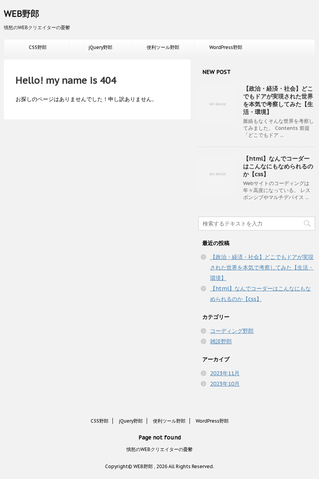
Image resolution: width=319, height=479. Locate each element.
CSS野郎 (38, 47)
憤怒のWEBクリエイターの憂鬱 (159, 449)
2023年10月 (225, 383)
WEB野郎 (21, 13)
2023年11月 (225, 373)
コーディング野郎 (232, 330)
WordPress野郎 (225, 47)
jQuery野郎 (100, 47)
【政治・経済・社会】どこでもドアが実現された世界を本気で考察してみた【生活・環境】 (278, 100)
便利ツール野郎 (163, 47)
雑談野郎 (221, 341)
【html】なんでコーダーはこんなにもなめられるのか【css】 (278, 166)
